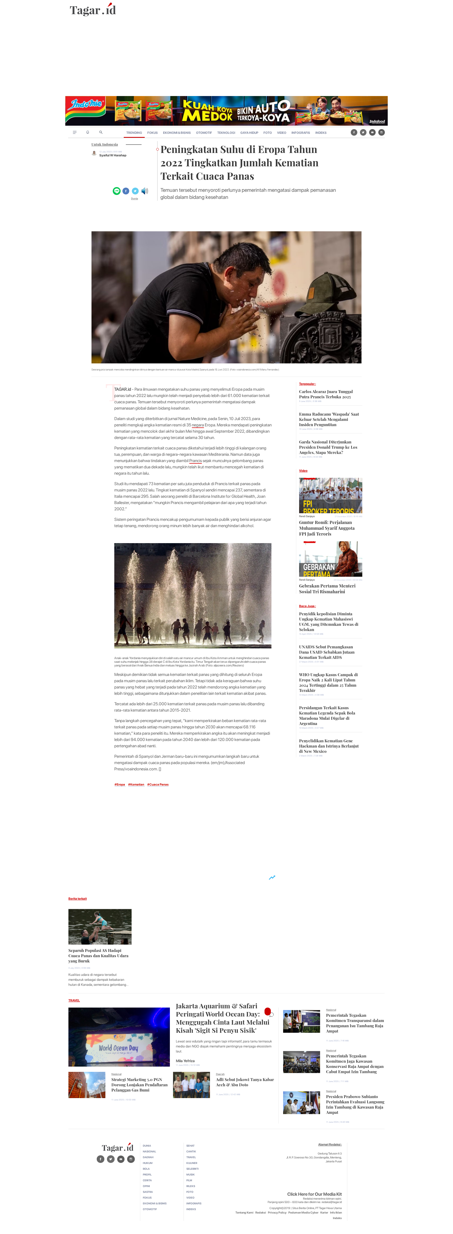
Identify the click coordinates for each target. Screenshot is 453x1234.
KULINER (191, 1162)
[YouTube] (372, 132)
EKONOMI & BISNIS (177, 133)
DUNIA (147, 1145)
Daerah (220, 1074)
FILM (189, 1180)
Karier (324, 1212)
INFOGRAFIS (301, 133)
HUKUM (148, 1162)
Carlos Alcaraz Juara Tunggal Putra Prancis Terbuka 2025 (326, 393)
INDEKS (321, 133)
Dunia (134, 198)
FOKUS (152, 133)
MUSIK (190, 1174)
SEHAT (190, 1145)
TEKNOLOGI (226, 133)
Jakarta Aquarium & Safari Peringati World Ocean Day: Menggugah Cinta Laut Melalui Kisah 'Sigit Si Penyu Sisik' (222, 1017)
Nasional (116, 1074)
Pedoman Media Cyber (303, 1212)
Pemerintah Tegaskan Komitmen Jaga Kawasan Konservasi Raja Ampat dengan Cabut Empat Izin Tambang (355, 1063)
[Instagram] (381, 132)
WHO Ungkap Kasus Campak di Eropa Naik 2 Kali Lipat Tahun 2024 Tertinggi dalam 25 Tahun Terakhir (328, 681)
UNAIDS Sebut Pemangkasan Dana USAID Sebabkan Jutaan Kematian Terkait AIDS (326, 651)
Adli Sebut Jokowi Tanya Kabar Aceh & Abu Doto (245, 1081)
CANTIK (191, 1151)
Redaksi (260, 1212)
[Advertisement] (226, 56)
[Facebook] (354, 132)
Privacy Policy (277, 1212)
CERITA (147, 1180)
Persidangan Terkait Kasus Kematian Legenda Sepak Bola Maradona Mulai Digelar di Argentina (327, 715)
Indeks (337, 1218)
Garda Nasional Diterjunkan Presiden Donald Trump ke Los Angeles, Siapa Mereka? (328, 446)
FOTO (267, 133)
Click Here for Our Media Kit (314, 1194)
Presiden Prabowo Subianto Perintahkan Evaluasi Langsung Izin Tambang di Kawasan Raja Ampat (355, 1103)
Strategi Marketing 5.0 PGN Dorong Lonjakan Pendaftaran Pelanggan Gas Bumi (139, 1084)
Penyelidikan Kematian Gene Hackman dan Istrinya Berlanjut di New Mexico (329, 745)
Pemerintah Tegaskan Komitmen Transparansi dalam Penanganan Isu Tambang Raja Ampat (355, 1022)
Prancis (195, 460)
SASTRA (148, 1191)
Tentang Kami (244, 1212)
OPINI (146, 1186)
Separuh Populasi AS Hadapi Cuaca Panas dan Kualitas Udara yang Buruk (98, 955)
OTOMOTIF (204, 133)
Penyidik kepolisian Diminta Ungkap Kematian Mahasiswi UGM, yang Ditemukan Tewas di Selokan (328, 621)
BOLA (146, 1168)
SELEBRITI (192, 1168)
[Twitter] (363, 132)
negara (198, 424)
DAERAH (148, 1157)
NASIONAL (149, 1151)
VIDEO (281, 133)
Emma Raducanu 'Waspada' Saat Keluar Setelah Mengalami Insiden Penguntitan (329, 419)
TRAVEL (74, 1000)
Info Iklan (336, 1212)
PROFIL (147, 1174)
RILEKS (190, 1186)
